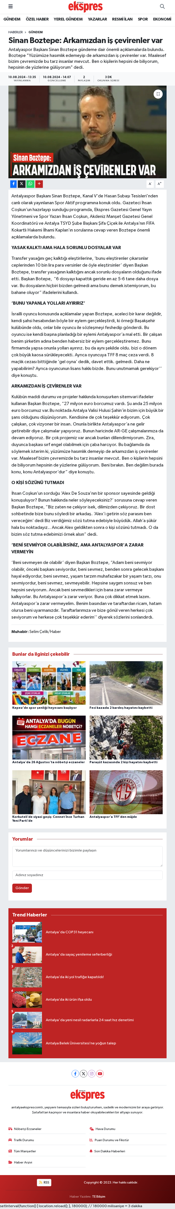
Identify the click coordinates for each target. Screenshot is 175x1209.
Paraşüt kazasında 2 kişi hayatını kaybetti (123, 762)
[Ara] (162, 7)
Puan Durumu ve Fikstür (112, 1140)
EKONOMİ (162, 19)
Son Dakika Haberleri (109, 1151)
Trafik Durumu (24, 1140)
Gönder (22, 888)
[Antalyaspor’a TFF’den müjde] (126, 792)
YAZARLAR (97, 19)
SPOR (143, 19)
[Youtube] (100, 1073)
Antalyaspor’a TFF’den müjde (113, 817)
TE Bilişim (98, 1196)
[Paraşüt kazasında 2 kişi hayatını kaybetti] (126, 738)
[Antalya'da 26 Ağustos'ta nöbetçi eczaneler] (49, 738)
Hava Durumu (105, 1129)
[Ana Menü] (10, 7)
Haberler (15, 32)
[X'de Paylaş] (22, 184)
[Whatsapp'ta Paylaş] (30, 184)
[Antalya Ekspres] (85, 6)
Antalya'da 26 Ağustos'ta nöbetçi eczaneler (48, 762)
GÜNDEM (11, 19)
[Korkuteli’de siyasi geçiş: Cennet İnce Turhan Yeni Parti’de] (49, 792)
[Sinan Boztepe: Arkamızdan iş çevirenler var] (87, 132)
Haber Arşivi (23, 1162)
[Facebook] (75, 1073)
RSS (46, 1182)
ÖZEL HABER (37, 19)
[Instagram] (91, 1073)
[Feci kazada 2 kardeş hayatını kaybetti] (126, 683)
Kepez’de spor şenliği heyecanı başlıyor (44, 707)
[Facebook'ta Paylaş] (13, 184)
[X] (83, 1073)
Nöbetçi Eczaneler (27, 1129)
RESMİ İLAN (122, 19)
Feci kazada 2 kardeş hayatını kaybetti (121, 707)
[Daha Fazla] (39, 184)
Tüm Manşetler (25, 1151)
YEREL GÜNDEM (68, 19)
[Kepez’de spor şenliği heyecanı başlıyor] (49, 683)
